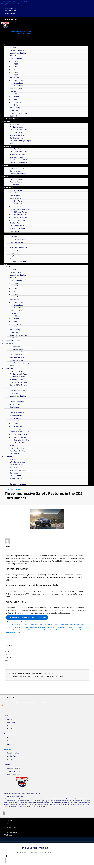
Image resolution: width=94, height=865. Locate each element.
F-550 (16, 69)
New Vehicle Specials (17, 168)
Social (27, 622)
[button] (44, 264)
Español (4, 16)
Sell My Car (14, 116)
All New (13, 48)
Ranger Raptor (19, 86)
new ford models (44, 627)
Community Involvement (18, 261)
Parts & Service (8, 187)
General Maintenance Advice (20, 209)
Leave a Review (15, 253)
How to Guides (15, 245)
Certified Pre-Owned (17, 138)
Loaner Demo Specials (18, 53)
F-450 (16, 67)
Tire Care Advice (19, 220)
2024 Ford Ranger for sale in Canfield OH (37, 625)
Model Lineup (15, 110)
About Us (6, 234)
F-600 (16, 72)
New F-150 (14, 56)
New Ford (6, 45)
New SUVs (13, 91)
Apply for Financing (17, 182)
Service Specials (15, 171)
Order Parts (18, 201)
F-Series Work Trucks (17, 154)
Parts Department (16, 198)
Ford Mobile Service (17, 226)
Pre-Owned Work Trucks (18, 130)
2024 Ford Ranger (16, 625)
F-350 (16, 64)
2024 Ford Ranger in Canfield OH (65, 625)
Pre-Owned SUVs (16, 133)
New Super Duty (16, 59)
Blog (11, 259)
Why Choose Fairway (17, 239)
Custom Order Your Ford (18, 113)
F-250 (16, 61)
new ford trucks (46, 630)
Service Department (17, 190)
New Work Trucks (16, 89)
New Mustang (15, 108)
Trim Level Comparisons (18, 248)
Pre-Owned (7, 121)
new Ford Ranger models (31, 630)
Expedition (17, 102)
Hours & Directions (16, 242)
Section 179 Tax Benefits (18, 163)
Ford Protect (14, 231)
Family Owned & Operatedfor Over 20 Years (20, 32)
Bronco (16, 97)
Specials (6, 165)
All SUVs (17, 94)
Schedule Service (16, 193)
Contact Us (14, 250)
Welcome (13, 237)
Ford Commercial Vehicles (19, 160)
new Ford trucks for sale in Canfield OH (67, 630)
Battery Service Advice (21, 217)
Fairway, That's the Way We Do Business (13, 4)
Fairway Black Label (17, 50)
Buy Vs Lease (14, 185)
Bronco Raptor (19, 83)
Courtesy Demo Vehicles (11, 119)
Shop (6, 716)
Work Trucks (7, 146)
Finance (6, 176)
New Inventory (19, 622)
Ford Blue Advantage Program (21, 141)
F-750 (16, 75)
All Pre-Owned (15, 124)
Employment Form (16, 256)
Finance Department (17, 179)
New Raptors (14, 78)
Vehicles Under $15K (17, 135)
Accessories (18, 204)
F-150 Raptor (18, 80)
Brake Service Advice (21, 215)
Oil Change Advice (20, 212)
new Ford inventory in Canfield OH (25, 627)
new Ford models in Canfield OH (62, 627)
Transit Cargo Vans (16, 157)
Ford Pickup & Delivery (18, 228)
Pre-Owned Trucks (16, 127)
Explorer (17, 105)
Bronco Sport (18, 99)
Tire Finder (17, 207)
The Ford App (15, 223)
